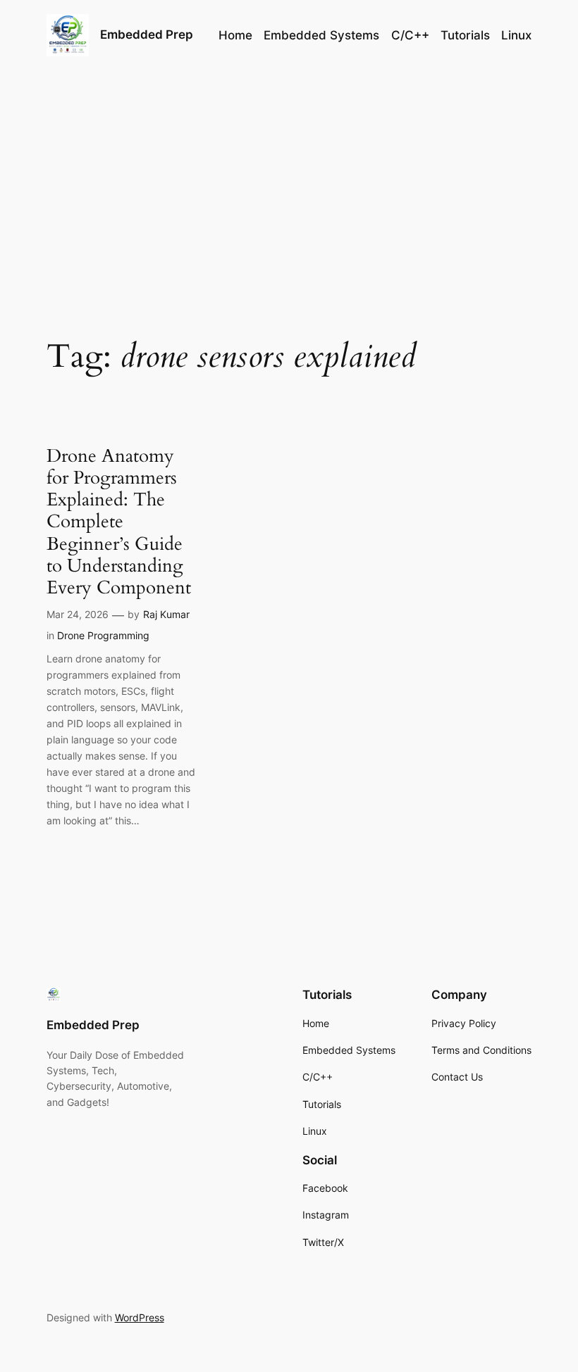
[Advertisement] (289, 182)
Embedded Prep (146, 34)
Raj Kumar (166, 614)
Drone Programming (103, 635)
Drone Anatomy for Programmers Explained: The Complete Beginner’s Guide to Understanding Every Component (119, 522)
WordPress (139, 1317)
